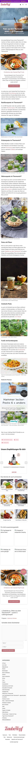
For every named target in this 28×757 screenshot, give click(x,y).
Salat (3, 706)
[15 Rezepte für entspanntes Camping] (21, 537)
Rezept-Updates (22, 735)
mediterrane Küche (7, 439)
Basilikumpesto (11, 107)
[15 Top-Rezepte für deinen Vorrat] (7, 537)
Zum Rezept (18, 316)
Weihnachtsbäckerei (6, 719)
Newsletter (7, 739)
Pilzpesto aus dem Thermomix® (13, 251)
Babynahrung (5, 667)
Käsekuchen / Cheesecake (7, 693)
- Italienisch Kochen (12, 618)
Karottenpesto (21, 349)
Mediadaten (14, 735)
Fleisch (3, 682)
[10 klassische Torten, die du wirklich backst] (21, 557)
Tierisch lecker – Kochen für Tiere (9, 714)
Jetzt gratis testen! (14, 85)
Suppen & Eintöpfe (6, 710)
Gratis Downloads (6, 689)
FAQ (4, 737)
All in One (4, 665)
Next (26, 463)
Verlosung (4, 717)
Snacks (3, 708)
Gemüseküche (5, 684)
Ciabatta (13, 149)
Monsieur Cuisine (6, 698)
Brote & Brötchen (6, 672)
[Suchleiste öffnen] (23, 5)
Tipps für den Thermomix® (8, 716)
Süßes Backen (5, 712)
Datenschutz (9, 737)
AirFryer (4, 663)
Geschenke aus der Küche (7, 686)
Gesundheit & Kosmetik (7, 687)
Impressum (5, 735)
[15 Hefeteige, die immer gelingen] (7, 557)
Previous (2, 463)
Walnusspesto (8, 189)
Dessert (3, 674)
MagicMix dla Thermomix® (17, 739)
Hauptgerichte (5, 691)
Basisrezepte (5, 670)
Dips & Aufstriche (19, 33)
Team (10, 735)
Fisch (3, 680)
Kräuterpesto (9, 147)
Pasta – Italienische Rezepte (8, 700)
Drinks (3, 678)
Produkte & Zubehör (6, 702)
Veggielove (5, 442)
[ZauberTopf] (6, 5)
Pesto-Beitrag (12, 93)
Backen (3, 668)
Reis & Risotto (5, 704)
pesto (17, 439)
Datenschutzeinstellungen (19, 737)
